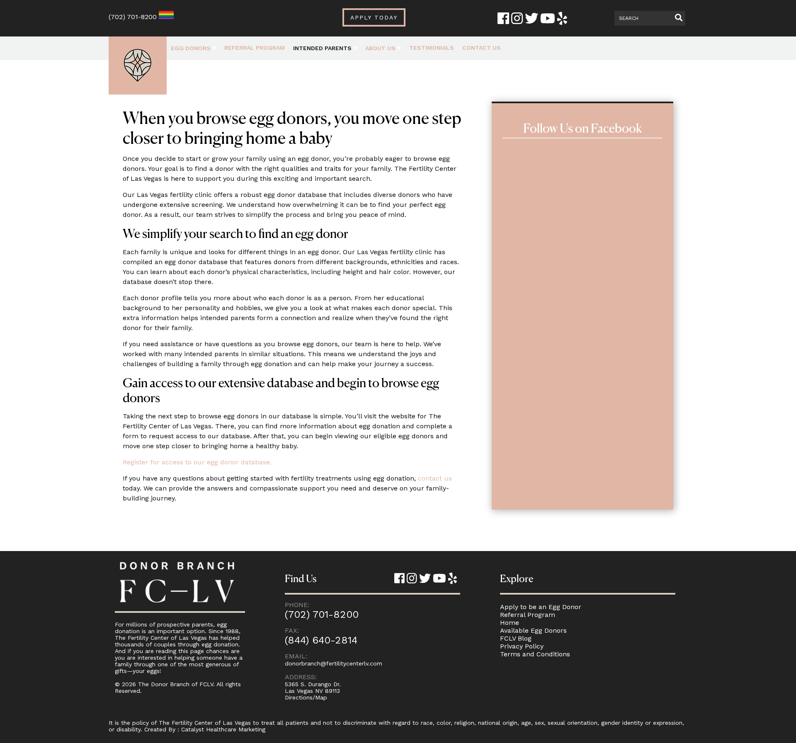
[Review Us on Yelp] (562, 21)
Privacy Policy (522, 646)
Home (509, 622)
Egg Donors (191, 48)
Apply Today (374, 17)
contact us (435, 478)
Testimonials (431, 47)
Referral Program (254, 47)
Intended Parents (322, 48)
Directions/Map (306, 697)
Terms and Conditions (535, 654)
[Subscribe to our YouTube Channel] (547, 21)
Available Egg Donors (533, 630)
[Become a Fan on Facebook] (503, 21)
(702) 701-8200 (133, 17)
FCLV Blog (515, 638)
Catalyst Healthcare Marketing (223, 729)
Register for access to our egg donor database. (197, 462)
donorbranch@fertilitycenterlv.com (333, 663)
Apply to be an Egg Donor (540, 607)
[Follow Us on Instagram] (517, 21)
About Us (380, 48)
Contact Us (481, 47)
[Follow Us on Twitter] (531, 21)
